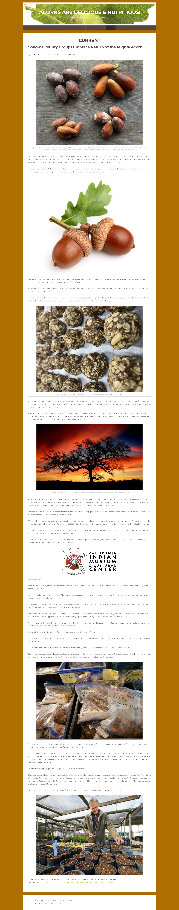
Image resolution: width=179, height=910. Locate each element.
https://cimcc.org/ (35, 579)
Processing (71, 28)
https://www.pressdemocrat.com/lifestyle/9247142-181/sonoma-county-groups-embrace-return (79, 882)
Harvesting (59, 28)
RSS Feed (59, 904)
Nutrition (120, 28)
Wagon (81, 28)
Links (89, 28)
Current (111, 28)
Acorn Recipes (99, 28)
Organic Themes (48, 904)
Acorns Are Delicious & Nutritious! (89, 12)
